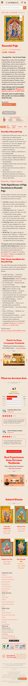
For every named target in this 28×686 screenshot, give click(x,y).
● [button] (11, 368)
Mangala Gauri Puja (7, 559)
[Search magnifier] (24, 7)
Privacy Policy (5, 584)
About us (4, 575)
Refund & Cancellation (8, 579)
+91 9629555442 (12, 638)
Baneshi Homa (5, 181)
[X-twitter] (16, 641)
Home (3, 12)
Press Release (6, 624)
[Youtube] (14, 641)
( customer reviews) (15, 49)
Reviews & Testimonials (8, 615)
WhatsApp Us (19, 89)
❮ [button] (1, 360)
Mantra (4, 599)
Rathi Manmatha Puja (21, 560)
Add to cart (9, 113)
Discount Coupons (7, 577)
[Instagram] (12, 641)
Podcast (4, 622)
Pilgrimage (5, 597)
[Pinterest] (18, 641)
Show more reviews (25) (14, 451)
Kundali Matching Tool (7, 256)
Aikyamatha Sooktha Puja (6, 527)
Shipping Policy (6, 582)
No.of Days (5, 102)
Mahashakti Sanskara (8, 604)
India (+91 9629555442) (8, 636)
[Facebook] (10, 641)
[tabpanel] (14, 360)
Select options (7, 533)
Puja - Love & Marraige (11, 12)
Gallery (4, 617)
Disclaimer (5, 591)
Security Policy (6, 588)
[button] (11, 507)
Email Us (4, 91)
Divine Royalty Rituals (8, 602)
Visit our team (18, 280)
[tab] (3, 127)
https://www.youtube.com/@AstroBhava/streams (13, 330)
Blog (3, 610)
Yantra (3, 595)
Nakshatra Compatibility (16, 181)
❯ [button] (27, 360)
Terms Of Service (6, 586)
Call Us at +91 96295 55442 (16, 91)
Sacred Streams (6, 612)
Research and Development (10, 619)
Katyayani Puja (21, 526)
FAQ (3, 606)
